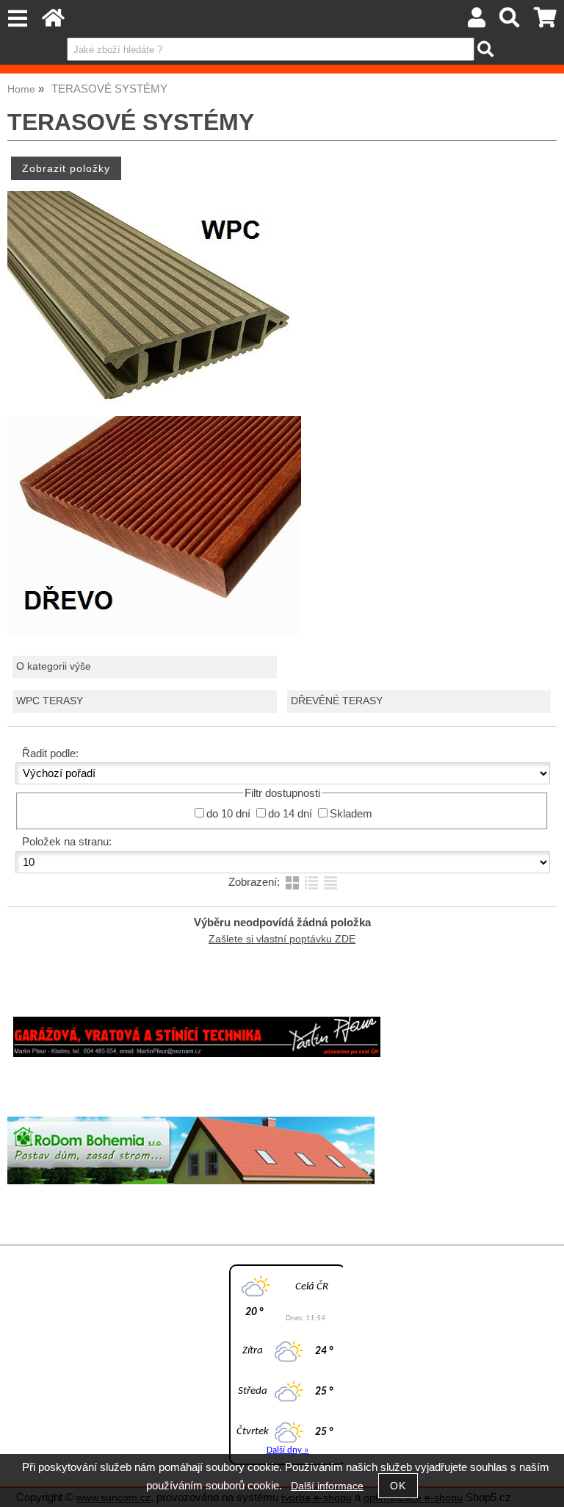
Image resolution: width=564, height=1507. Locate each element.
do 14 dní (290, 814)
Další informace (327, 1486)
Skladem (351, 814)
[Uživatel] (476, 21)
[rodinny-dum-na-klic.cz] (191, 1180)
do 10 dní (228, 814)
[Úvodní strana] (53, 21)
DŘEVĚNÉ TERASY (337, 700)
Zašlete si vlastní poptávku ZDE (282, 939)
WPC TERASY (49, 700)
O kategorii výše (53, 666)
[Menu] (17, 18)
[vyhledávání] (510, 21)
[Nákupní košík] (545, 21)
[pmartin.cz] (196, 1053)
